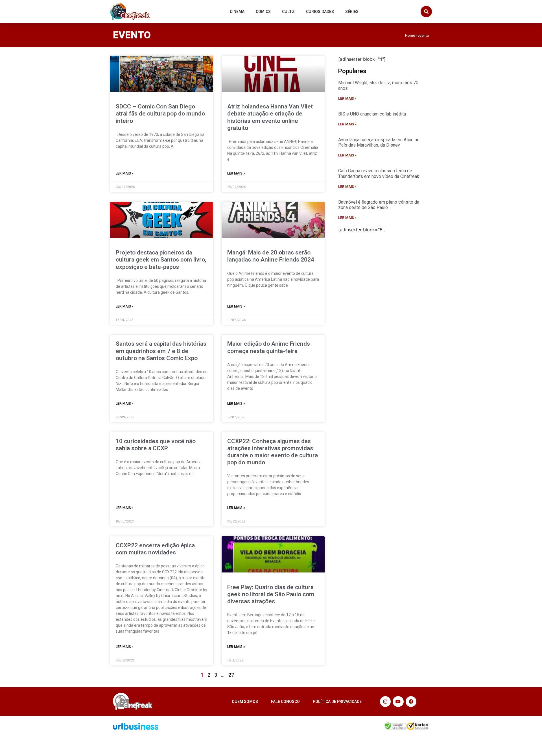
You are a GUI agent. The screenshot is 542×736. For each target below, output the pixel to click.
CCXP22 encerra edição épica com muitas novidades (155, 549)
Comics (263, 11)
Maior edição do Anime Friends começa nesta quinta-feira (268, 347)
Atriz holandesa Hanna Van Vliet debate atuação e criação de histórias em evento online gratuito (270, 117)
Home (410, 35)
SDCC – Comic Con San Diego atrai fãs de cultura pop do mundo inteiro (160, 113)
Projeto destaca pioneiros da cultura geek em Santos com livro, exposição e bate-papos (161, 259)
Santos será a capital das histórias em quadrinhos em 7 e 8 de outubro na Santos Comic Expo (161, 350)
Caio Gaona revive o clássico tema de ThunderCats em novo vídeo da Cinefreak (378, 173)
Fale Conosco (285, 701)
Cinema (237, 11)
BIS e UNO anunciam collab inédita (372, 114)
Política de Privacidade (337, 701)
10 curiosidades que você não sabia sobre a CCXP (156, 445)
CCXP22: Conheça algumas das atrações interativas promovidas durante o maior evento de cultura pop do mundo (272, 452)
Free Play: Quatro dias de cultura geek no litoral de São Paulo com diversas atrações (270, 594)
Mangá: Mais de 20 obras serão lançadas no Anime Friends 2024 (270, 256)
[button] (426, 11)
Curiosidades (320, 11)
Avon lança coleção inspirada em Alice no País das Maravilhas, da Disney (378, 142)
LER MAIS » (125, 173)
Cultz (288, 11)
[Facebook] (411, 701)
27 (231, 675)
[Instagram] (385, 701)
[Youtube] (398, 701)
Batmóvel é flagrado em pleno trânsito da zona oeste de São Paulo (378, 204)
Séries (352, 11)
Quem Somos (245, 701)
